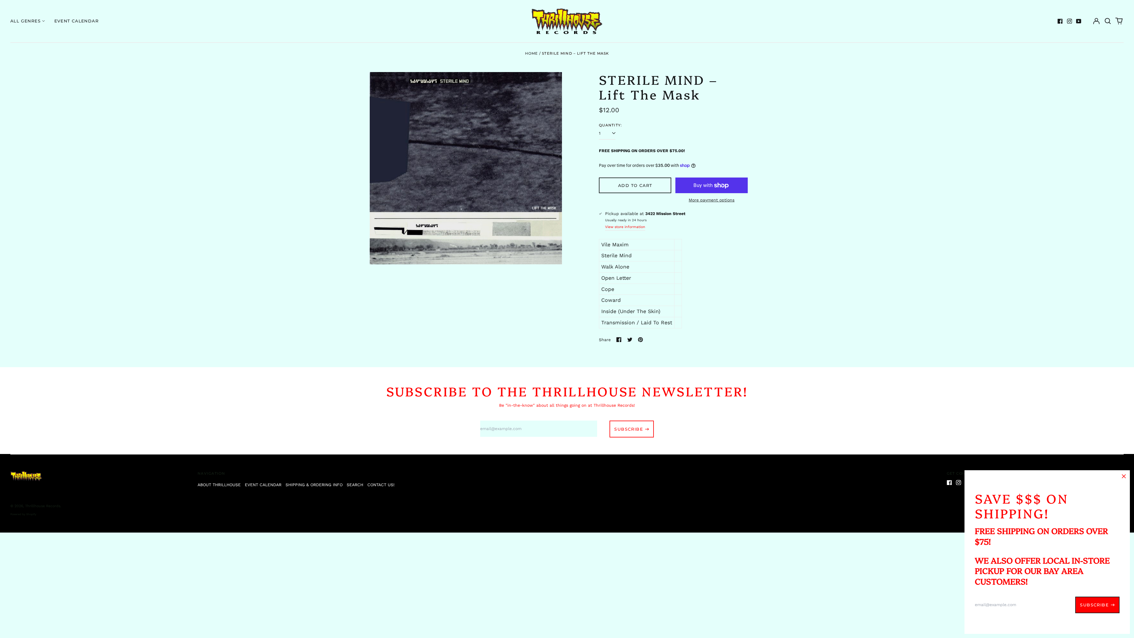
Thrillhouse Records (42, 506)
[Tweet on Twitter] (630, 339)
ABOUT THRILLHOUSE (219, 484)
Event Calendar (76, 21)
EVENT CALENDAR (263, 484)
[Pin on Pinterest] (640, 339)
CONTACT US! (381, 484)
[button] (1107, 21)
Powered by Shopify (23, 514)
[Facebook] (1060, 21)
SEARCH (355, 484)
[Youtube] (1078, 21)
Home (531, 53)
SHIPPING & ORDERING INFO (314, 484)
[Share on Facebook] (619, 339)
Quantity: (610, 125)
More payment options (711, 200)
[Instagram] (1069, 21)
